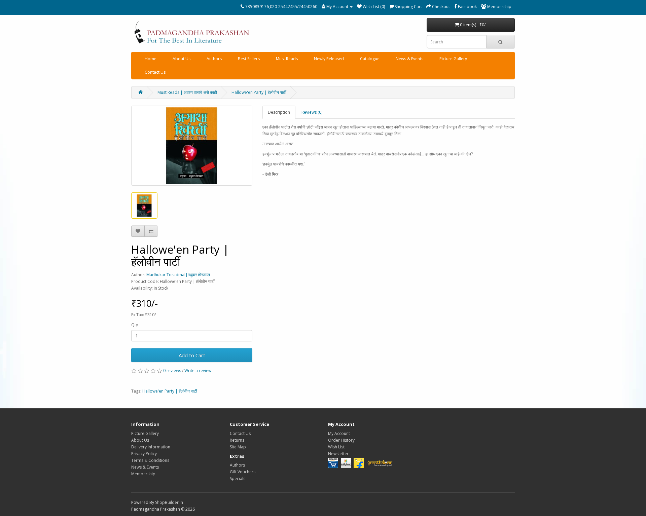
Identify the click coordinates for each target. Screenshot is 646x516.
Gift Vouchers (242, 472)
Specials (237, 478)
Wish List (336, 447)
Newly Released (329, 59)
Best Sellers (249, 59)
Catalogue (370, 59)
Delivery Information (150, 447)
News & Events (409, 59)
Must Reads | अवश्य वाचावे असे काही (187, 92)
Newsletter (338, 453)
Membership (143, 474)
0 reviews (172, 370)
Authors (214, 59)
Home (150, 59)
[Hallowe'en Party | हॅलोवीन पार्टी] (191, 146)
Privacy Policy (144, 453)
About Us (181, 59)
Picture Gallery (453, 59)
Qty (134, 325)
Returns (237, 440)
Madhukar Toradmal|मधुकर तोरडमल (178, 275)
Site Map (238, 447)
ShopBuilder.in (169, 502)
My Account (339, 433)
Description (279, 112)
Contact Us (155, 72)
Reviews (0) (311, 112)
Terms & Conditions (150, 460)
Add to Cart (192, 355)
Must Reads (287, 59)
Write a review (197, 370)
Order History (341, 440)
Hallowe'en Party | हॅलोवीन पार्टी (258, 92)
